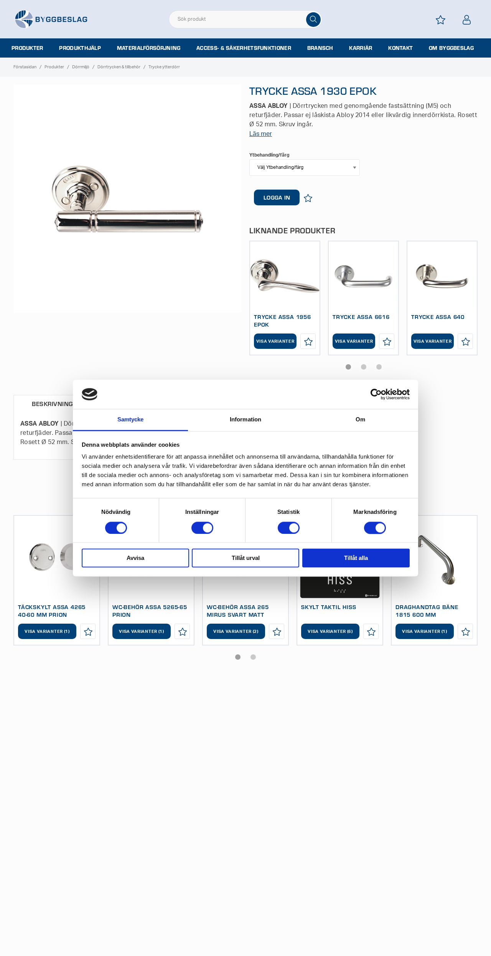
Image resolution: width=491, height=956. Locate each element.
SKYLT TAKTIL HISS (328, 607)
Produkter (27, 48)
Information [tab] (245, 419)
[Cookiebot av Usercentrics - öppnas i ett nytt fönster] (376, 394)
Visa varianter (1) (47, 631)
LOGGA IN (277, 197)
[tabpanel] (284, 298)
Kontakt (400, 48)
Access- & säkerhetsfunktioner (243, 48)
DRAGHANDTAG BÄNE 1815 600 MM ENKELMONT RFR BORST (430, 614)
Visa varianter (275, 341)
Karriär (360, 48)
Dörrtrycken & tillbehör (118, 67)
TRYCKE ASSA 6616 (361, 316)
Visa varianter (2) (236, 631)
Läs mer (260, 134)
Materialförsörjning (149, 48)
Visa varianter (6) (330, 631)
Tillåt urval (246, 558)
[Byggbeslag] (51, 19)
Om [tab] (360, 419)
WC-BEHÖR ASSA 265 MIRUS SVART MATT (238, 610)
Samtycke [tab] (130, 419)
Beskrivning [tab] (52, 404)
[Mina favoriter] (440, 20)
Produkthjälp (80, 48)
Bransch (320, 48)
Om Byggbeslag (451, 48)
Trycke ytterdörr (164, 67)
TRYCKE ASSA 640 (438, 316)
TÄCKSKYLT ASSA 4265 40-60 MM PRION (52, 610)
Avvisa (135, 558)
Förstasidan (24, 67)
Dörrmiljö (80, 67)
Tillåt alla (356, 558)
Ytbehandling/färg (269, 155)
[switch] (202, 528)
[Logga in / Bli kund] (466, 20)
